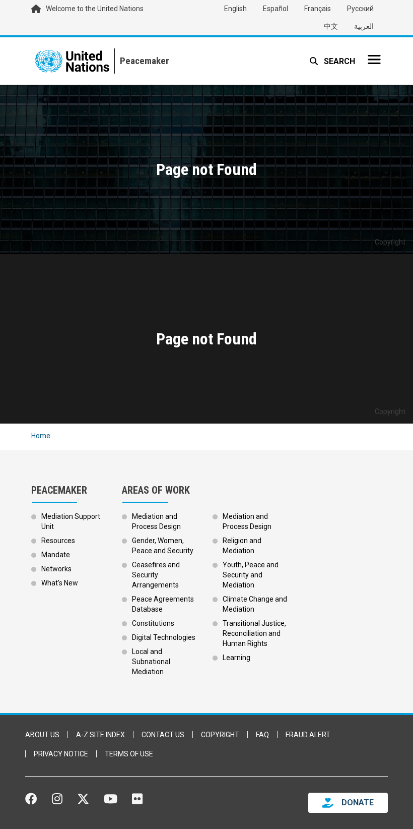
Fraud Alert (308, 734)
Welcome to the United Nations (95, 9)
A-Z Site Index (100, 734)
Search (338, 61)
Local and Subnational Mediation (151, 661)
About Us (42, 734)
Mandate (55, 555)
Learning (236, 658)
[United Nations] (72, 61)
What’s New (59, 583)
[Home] (141, 61)
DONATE (357, 802)
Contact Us (163, 734)
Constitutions (153, 623)
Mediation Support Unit (70, 521)
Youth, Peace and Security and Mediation (251, 575)
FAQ (262, 734)
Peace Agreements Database (163, 604)
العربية (364, 26)
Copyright (220, 734)
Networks (56, 569)
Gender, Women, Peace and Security (162, 546)
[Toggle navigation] (374, 59)
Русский (360, 9)
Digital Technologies (163, 637)
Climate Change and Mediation (255, 604)
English (235, 9)
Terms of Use (129, 753)
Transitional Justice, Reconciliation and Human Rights (254, 633)
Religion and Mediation (242, 546)
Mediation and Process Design (156, 521)
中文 (331, 26)
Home (40, 436)
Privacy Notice (61, 753)
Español (275, 9)
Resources (58, 541)
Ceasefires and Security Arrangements (156, 575)
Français (317, 9)
